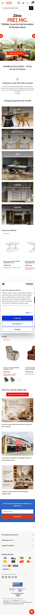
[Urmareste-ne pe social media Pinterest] (9, 577)
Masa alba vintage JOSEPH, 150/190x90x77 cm (11, 262)
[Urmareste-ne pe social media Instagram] (6, 577)
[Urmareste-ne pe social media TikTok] (16, 577)
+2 (18, 379)
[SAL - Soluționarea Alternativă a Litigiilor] (17, 589)
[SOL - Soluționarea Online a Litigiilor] (17, 594)
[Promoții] (17, 36)
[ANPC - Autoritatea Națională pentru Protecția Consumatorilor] (17, 584)
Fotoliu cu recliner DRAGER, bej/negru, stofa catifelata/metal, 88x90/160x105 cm (11, 368)
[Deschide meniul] (2, 3)
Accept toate (17, 318)
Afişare (27, 312)
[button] (13, 59)
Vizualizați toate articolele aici (17, 394)
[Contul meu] (23, 3)
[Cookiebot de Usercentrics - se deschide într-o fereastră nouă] (25, 284)
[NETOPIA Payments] (10, 565)
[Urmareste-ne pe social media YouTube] (12, 577)
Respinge (17, 329)
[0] (32, 3)
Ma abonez (17, 516)
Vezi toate (6, 233)
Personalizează (16, 323)
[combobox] (15, 8)
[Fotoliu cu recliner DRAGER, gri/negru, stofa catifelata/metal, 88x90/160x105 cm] (12, 379)
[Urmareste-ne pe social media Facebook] (3, 577)
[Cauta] (31, 8)
